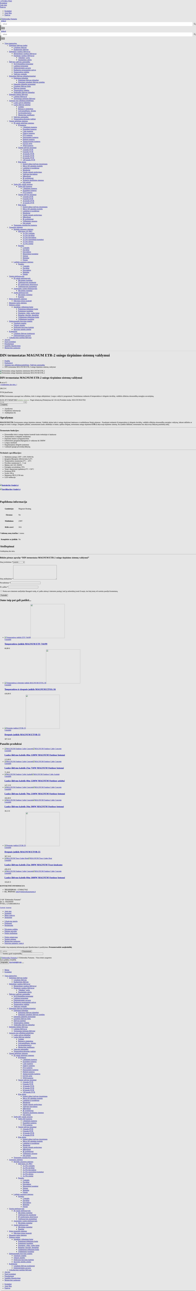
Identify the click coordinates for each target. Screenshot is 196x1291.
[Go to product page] (100, 871)
